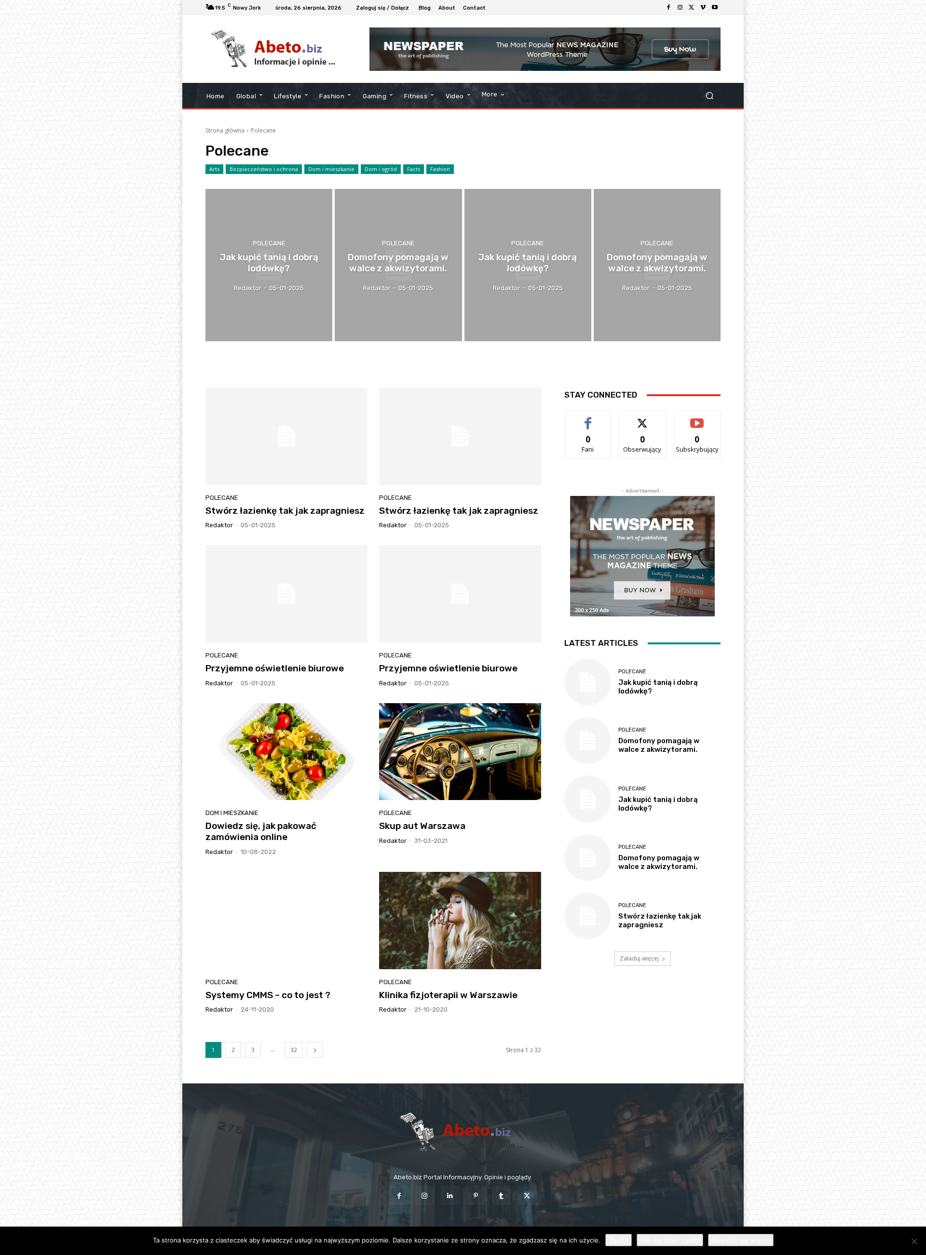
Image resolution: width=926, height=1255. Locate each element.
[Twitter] (691, 7)
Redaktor (219, 525)
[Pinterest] (475, 1195)
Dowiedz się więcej (741, 1240)
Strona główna (225, 130)
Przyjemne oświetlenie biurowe (274, 668)
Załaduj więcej (639, 958)
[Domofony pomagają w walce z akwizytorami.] (398, 265)
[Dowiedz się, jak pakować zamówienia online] (286, 752)
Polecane (269, 243)
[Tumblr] (501, 1195)
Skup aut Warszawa (422, 825)
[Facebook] (668, 7)
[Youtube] (715, 7)
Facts (413, 169)
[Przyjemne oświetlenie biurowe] (286, 593)
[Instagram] (680, 7)
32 (293, 1050)
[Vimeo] (703, 7)
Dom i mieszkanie (331, 169)
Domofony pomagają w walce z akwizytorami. (658, 745)
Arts (214, 169)
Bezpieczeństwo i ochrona (264, 169)
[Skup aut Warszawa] (460, 752)
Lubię (588, 418)
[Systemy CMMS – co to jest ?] (286, 920)
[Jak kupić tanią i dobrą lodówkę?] (268, 265)
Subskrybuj (697, 418)
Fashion (440, 169)
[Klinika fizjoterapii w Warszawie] (460, 920)
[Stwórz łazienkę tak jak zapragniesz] (286, 436)
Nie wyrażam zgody (669, 1240)
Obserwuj (642, 418)
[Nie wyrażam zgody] (914, 1241)
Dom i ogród (381, 169)
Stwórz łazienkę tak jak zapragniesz (285, 510)
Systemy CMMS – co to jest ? (267, 995)
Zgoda (618, 1240)
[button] (709, 95)
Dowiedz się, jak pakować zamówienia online (260, 831)
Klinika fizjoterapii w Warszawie (448, 995)
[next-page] (315, 1050)
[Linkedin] (450, 1195)
